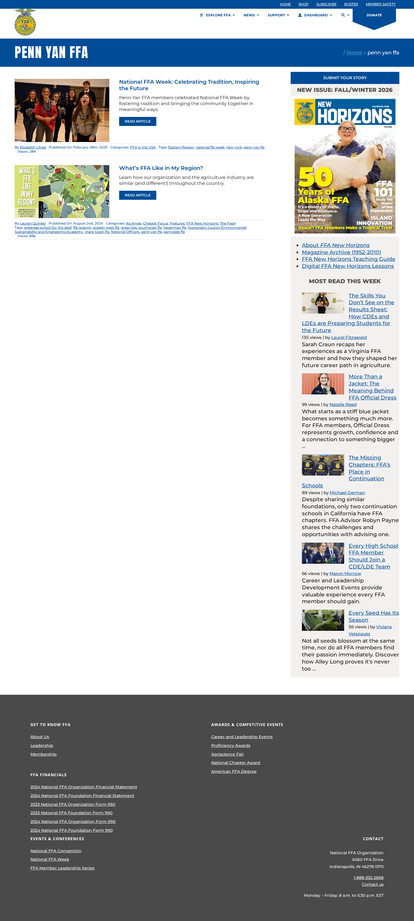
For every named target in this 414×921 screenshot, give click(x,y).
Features (177, 223)
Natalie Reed (343, 404)
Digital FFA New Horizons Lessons (348, 266)
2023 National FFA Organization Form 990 (72, 804)
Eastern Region (181, 147)
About (336, 245)
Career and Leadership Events (242, 736)
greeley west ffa (106, 227)
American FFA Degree (234, 771)
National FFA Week (49, 859)
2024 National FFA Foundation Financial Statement (82, 795)
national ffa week (210, 147)
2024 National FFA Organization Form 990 (72, 821)
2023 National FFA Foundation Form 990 (71, 812)
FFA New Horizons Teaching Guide (348, 259)
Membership (43, 754)
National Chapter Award (235, 762)
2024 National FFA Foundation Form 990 (71, 830)
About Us (39, 736)
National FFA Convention (55, 850)
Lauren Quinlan (33, 223)
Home (354, 53)
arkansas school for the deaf (48, 227)
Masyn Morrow (345, 573)
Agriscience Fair (227, 754)
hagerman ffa (174, 227)
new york (234, 147)
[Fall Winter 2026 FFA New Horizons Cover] (345, 98)
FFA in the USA (143, 147)
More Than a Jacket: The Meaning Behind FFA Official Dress (373, 387)
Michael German (347, 492)
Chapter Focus (155, 223)
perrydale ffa (174, 232)
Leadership (41, 745)
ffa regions (82, 227)
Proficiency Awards (230, 745)
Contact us (373, 884)
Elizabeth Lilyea (33, 147)
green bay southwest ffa (141, 227)
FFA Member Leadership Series (62, 868)
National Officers (125, 232)
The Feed (227, 223)
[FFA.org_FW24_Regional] (62, 168)
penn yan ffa (254, 147)
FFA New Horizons (202, 223)
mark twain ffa (97, 232)
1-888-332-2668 (369, 877)
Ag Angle (133, 223)
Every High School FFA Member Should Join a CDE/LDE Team (373, 556)
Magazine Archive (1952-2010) (341, 252)
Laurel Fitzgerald (349, 337)
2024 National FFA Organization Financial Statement (83, 786)
